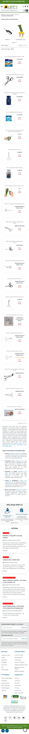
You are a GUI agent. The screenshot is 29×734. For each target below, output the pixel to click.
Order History (18, 660)
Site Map (17, 688)
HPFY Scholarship (5, 685)
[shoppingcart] (27, 6)
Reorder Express (18, 657)
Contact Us (17, 680)
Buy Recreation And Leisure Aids (9, 19)
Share (5, 550)
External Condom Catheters (9, 577)
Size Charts (4, 665)
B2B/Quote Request (19, 671)
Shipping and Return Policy (21, 665)
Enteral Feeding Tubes (8, 603)
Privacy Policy (18, 690)
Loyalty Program (5, 683)
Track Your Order (19, 655)
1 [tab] (13, 42)
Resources (4, 651)
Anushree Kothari (8, 585)
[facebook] (10, 717)
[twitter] (5, 717)
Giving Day (4, 680)
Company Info (18, 674)
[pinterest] (5, 721)
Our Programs (5, 674)
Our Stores (17, 683)
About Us (17, 678)
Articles (3, 657)
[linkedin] (19, 717)
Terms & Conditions (19, 662)
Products (5, 45)
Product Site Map (19, 693)
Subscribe (24, 628)
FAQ (2, 667)
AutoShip (3, 690)
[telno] (23, 6)
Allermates (5, 444)
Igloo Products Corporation (16, 444)
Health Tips (4, 660)
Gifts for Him (5, 557)
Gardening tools (19, 461)
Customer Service (19, 651)
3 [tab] (16, 42)
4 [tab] (16, 522)
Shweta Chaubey (8, 540)
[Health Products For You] (11, 7)
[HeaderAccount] (25, 6)
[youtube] (23, 717)
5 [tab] (17, 522)
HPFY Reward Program (6, 678)
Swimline (16, 443)
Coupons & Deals (5, 655)
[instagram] (14, 717)
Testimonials (18, 685)
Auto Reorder (6, 533)
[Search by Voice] (24, 10)
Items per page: (5, 49)
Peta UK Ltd (22, 443)
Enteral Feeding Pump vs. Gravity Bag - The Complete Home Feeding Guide (13, 614)
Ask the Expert (4, 669)
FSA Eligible (4, 662)
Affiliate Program (5, 688)
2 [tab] (14, 42)
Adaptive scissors (14, 453)
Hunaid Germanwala (9, 610)
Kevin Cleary (7, 562)
